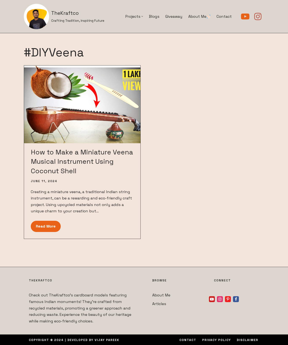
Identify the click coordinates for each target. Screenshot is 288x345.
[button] (142, 16)
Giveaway (173, 16)
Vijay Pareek (107, 340)
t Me (166, 295)
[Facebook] (236, 299)
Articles (159, 303)
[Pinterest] (228, 299)
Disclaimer (247, 340)
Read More (43, 228)
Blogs (154, 16)
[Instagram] (258, 16)
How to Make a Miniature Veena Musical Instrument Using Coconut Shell (82, 161)
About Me (197, 16)
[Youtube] (245, 16)
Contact (224, 16)
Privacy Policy (216, 340)
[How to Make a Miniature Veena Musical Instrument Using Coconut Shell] (82, 104)
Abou (157, 295)
